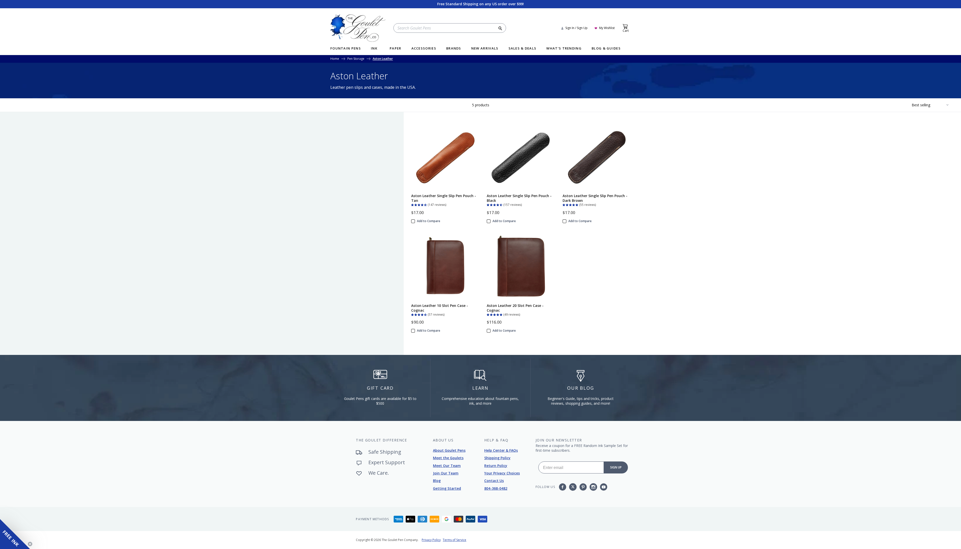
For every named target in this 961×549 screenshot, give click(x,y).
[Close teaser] (30, 543)
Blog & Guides (606, 49)
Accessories (423, 49)
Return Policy (495, 465)
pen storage (355, 59)
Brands (453, 49)
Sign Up (616, 467)
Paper (395, 49)
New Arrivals (485, 49)
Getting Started (447, 488)
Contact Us (494, 480)
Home (334, 59)
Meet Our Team (447, 465)
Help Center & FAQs (501, 450)
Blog (437, 480)
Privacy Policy (431, 540)
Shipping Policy (497, 457)
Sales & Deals (523, 49)
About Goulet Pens (449, 450)
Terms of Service (454, 540)
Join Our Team (445, 473)
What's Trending (564, 49)
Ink (374, 49)
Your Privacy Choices (502, 473)
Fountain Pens (345, 49)
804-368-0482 (495, 488)
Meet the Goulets (448, 457)
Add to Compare (428, 221)
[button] (419, 204)
